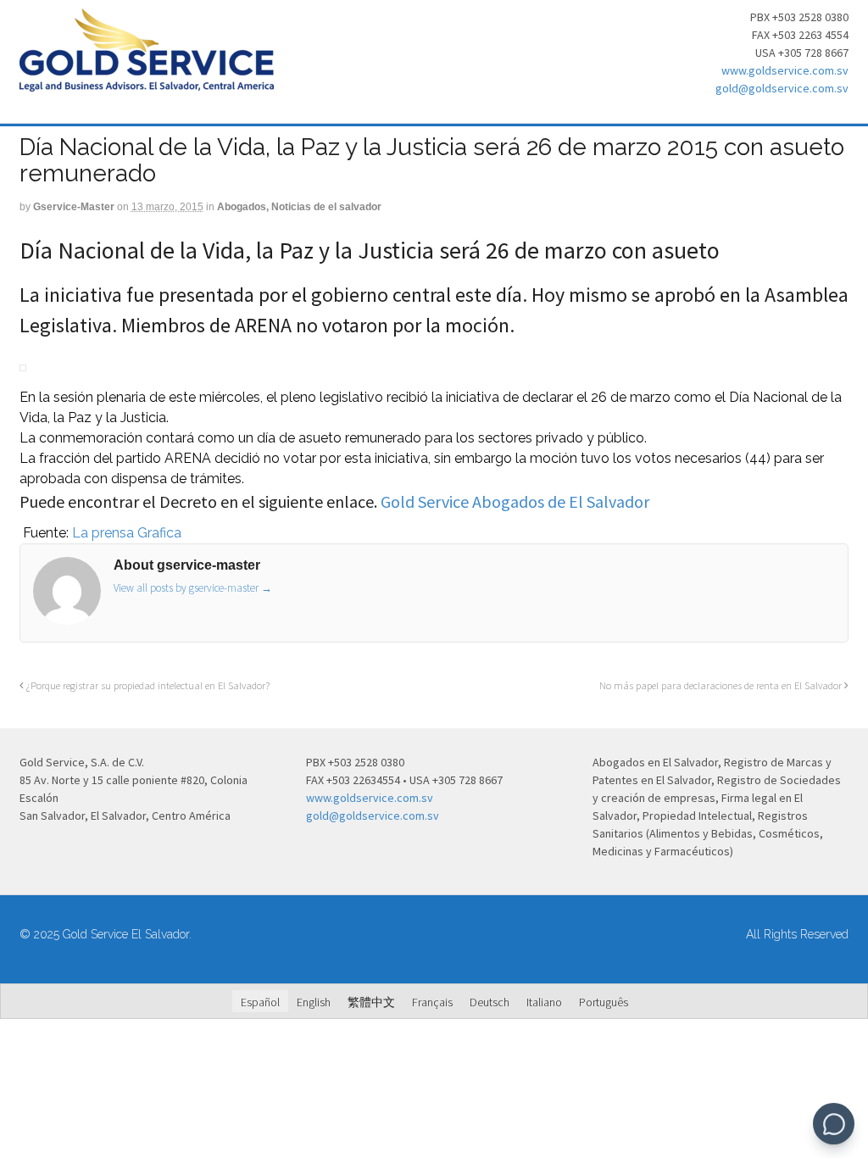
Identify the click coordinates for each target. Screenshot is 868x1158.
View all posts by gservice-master (193, 588)
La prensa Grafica (125, 533)
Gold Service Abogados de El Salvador (515, 501)
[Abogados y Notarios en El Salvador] (146, 82)
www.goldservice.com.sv (785, 70)
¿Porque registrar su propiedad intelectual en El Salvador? (147, 685)
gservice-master (73, 207)
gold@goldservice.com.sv (782, 88)
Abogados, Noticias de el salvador (299, 207)
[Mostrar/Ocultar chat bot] (833, 1123)
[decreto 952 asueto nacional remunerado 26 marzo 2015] (21, 533)
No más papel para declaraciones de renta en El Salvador (721, 685)
